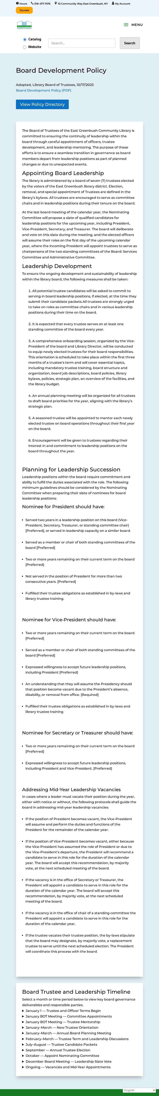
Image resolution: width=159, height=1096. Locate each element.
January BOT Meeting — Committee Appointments (69, 1016)
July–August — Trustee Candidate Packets (61, 1045)
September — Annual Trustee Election (58, 1050)
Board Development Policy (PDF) (43, 90)
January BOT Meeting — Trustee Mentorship (63, 1022)
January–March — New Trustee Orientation (62, 1028)
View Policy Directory (42, 104)
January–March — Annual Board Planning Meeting (68, 1033)
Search (129, 43)
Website (34, 47)
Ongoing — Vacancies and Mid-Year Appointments (68, 1067)
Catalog (34, 39)
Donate (24, 10)
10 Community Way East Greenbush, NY (82, 3)
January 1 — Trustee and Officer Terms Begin (63, 1011)
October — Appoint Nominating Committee (62, 1056)
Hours (23, 3)
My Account (122, 3)
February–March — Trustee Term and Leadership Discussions (77, 1039)
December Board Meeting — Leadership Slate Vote (69, 1061)
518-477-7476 (42, 3)
